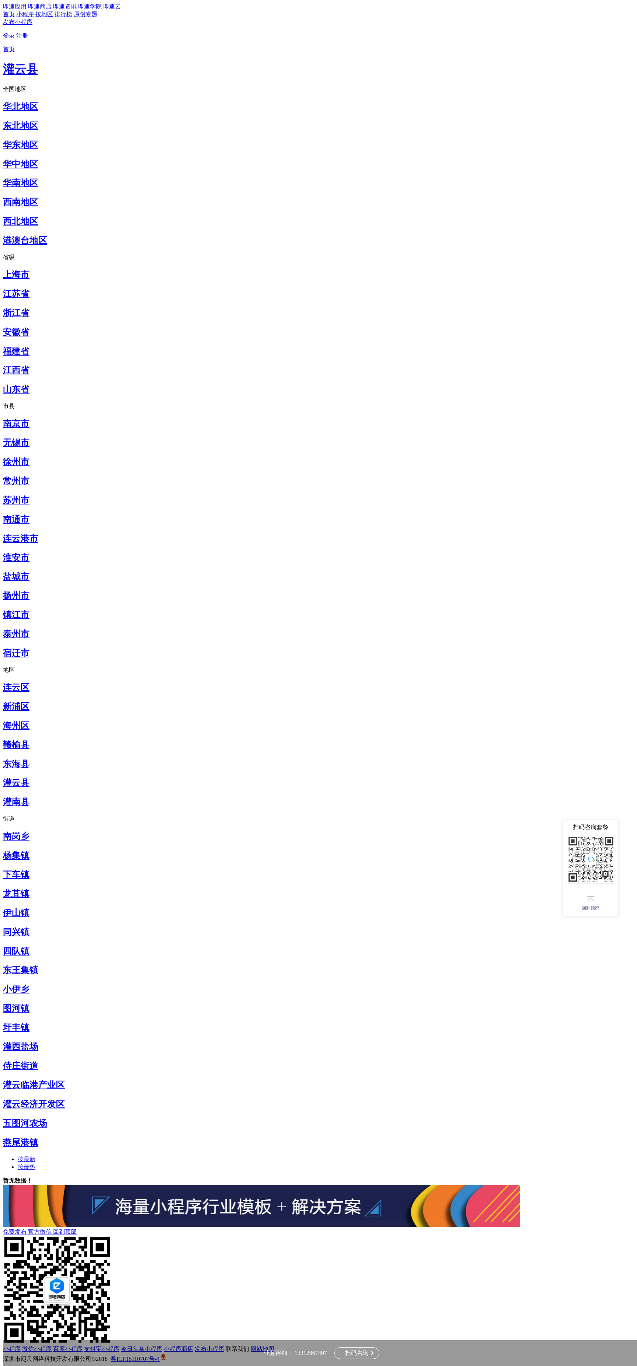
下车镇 (16, 874)
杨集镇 (16, 855)
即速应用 (15, 6)
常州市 (16, 481)
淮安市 (16, 557)
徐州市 (16, 462)
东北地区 (20, 125)
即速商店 (40, 6)
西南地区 (20, 202)
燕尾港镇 (20, 1142)
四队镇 (16, 951)
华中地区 (20, 164)
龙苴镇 (16, 893)
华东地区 (20, 145)
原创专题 (85, 14)
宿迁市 (16, 653)
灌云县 (20, 69)
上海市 (16, 274)
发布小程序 (17, 22)
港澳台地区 (25, 240)
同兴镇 (16, 932)
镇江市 (16, 614)
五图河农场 (25, 1123)
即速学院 (90, 6)
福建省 (16, 351)
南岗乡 (16, 836)
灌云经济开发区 (34, 1104)
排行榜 (63, 14)
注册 (22, 35)
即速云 (112, 6)
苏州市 (16, 500)
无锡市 (16, 442)
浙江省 (16, 313)
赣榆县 (16, 745)
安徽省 (16, 332)
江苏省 (16, 293)
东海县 (16, 764)
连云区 (16, 687)
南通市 (16, 519)
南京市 (16, 423)
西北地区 (20, 221)
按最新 (26, 1159)
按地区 (44, 14)
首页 (9, 14)
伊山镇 (16, 913)
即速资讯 (65, 6)
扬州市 (16, 595)
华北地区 (20, 106)
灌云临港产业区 (34, 1085)
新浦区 (16, 706)
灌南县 (16, 802)
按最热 (26, 1167)
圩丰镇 (16, 1027)
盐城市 (16, 576)
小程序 (25, 14)
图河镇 (16, 1008)
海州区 (16, 725)
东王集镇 (20, 970)
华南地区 (20, 183)
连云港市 (20, 538)
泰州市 (16, 634)
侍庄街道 (20, 1065)
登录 (9, 35)
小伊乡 (16, 989)
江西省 (16, 370)
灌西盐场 (20, 1046)
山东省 (16, 389)
